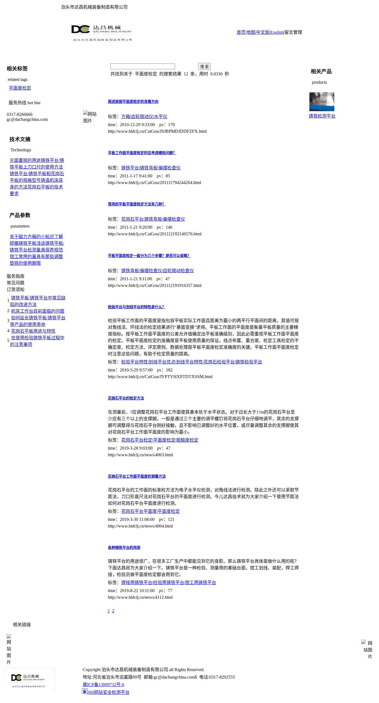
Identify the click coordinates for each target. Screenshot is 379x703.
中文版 (262, 32)
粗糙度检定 (187, 440)
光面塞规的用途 (25, 160)
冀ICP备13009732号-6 (103, 684)
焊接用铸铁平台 (136, 582)
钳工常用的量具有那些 (32, 256)
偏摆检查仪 (169, 167)
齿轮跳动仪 (142, 116)
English (277, 32)
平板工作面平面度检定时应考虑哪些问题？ (142, 153)
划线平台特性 (189, 362)
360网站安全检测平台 (108, 692)
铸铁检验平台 (249, 362)
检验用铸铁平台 (168, 582)
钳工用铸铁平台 (200, 582)
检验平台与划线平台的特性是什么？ (137, 307)
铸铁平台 (130, 167)
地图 (250, 32)
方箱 (125, 116)
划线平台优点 (162, 362)
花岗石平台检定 (136, 440)
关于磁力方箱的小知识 (32, 236)
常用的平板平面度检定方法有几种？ (137, 204)
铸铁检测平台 (322, 116)
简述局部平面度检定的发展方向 (133, 102)
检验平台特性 (134, 362)
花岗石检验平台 (219, 362)
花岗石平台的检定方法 (126, 398)
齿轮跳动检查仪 (178, 270)
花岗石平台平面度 (139, 511)
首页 (241, 32)
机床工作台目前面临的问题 (37, 311)
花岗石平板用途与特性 (33, 331)
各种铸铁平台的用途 (124, 548)
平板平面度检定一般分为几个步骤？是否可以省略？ (149, 256)
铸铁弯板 (149, 167)
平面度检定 (20, 88)
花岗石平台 (132, 219)
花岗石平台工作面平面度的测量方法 (137, 476)
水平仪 (160, 116)
